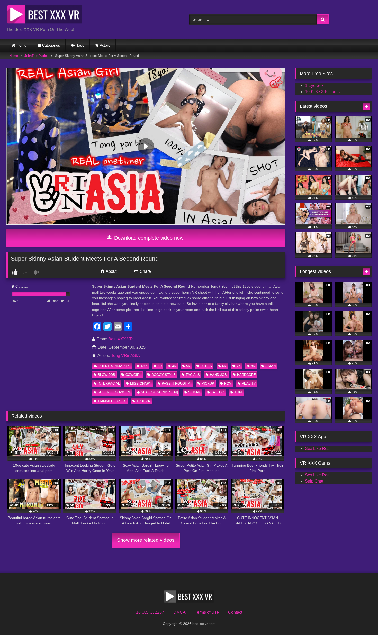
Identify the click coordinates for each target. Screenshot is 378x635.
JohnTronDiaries (36, 56)
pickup (208, 383)
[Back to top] (362, 620)
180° (144, 366)
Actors (105, 45)
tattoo (217, 392)
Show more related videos (146, 540)
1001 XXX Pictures (322, 91)
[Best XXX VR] (44, 15)
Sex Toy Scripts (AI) (159, 392)
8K (253, 366)
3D (160, 366)
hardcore (246, 375)
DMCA (179, 612)
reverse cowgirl (114, 392)
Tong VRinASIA (125, 355)
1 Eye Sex (314, 85)
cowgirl (133, 375)
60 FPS (206, 366)
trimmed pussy (112, 401)
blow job (106, 375)
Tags (80, 45)
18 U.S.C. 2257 (150, 612)
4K (174, 366)
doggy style (163, 375)
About (110, 271)
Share (145, 271)
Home (21, 45)
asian (270, 366)
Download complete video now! (149, 238)
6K (224, 366)
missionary (140, 383)
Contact (235, 612)
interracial (109, 383)
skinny (194, 392)
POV (227, 383)
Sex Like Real (318, 448)
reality (249, 383)
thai (238, 392)
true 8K (143, 401)
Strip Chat (314, 481)
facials (193, 375)
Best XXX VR (120, 339)
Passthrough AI (176, 383)
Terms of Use (207, 612)
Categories (51, 45)
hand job (218, 375)
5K (188, 366)
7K (239, 366)
